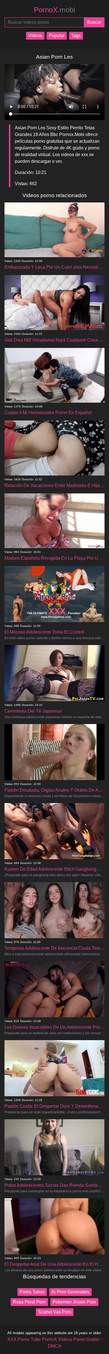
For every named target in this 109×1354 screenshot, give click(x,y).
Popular (57, 35)
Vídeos (35, 35)
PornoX (54, 10)
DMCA (54, 1346)
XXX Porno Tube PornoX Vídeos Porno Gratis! (53, 1339)
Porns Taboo (32, 1291)
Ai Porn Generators (70, 1291)
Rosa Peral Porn (29, 1302)
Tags (76, 35)
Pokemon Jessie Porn (74, 1302)
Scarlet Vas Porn (54, 1312)
